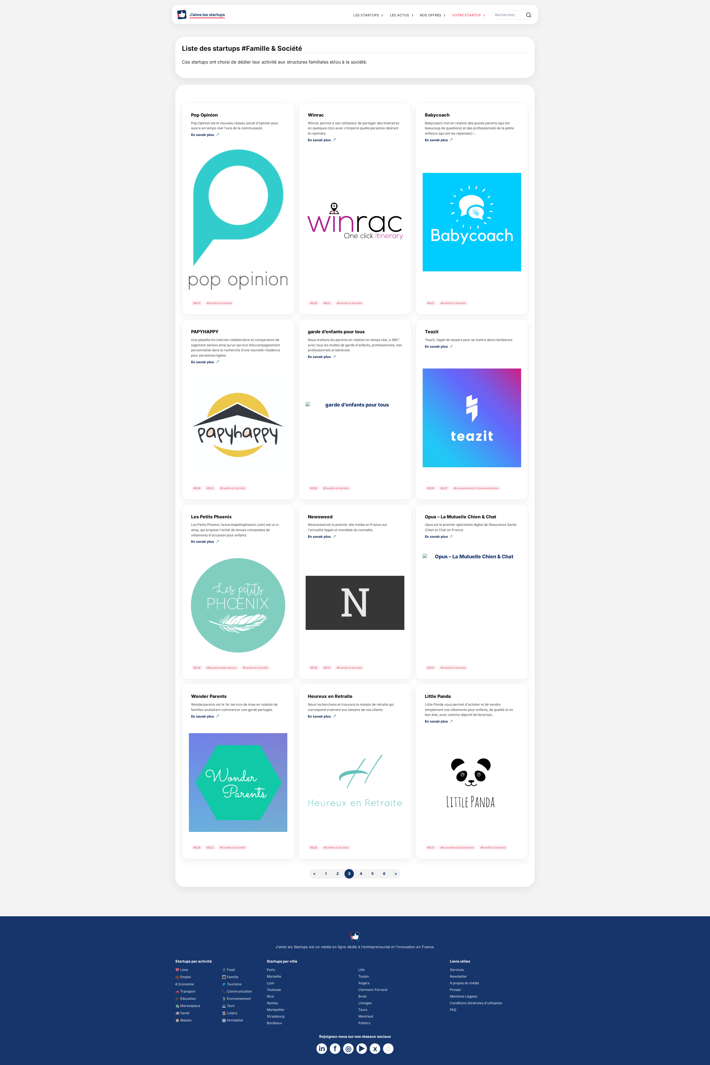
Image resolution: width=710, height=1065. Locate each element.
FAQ (453, 1010)
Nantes (272, 1003)
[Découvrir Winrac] (354, 222)
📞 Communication (237, 991)
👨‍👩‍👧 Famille (230, 977)
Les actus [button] (399, 15)
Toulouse (274, 990)
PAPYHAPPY (205, 331)
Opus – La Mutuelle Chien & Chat (460, 516)
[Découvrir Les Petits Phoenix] (238, 605)
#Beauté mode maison (222, 667)
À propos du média (464, 983)
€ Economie (184, 984)
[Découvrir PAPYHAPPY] (238, 425)
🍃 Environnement (236, 998)
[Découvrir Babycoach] (471, 222)
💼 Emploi (183, 977)
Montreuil (365, 1016)
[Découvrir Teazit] (471, 417)
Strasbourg (275, 1016)
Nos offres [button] (430, 15)
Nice (270, 996)
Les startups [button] (366, 15)
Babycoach (437, 115)
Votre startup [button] (466, 15)
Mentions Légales (463, 996)
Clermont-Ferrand (372, 990)
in (322, 1048)
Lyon (270, 983)
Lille (361, 970)
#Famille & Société (219, 303)
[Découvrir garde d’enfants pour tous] (354, 423)
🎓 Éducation (185, 998)
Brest (362, 996)
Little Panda (438, 696)
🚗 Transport (185, 991)
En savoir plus (202, 135)
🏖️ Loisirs (229, 1013)
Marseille (274, 976)
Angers (363, 983)
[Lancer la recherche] (528, 14)
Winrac (316, 115)
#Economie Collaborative (457, 847)
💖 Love (181, 970)
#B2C (197, 303)
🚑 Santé (182, 1013)
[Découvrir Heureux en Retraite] (354, 782)
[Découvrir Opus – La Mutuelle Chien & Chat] (471, 602)
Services (457, 970)
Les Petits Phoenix (211, 516)
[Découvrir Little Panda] (471, 785)
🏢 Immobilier (233, 1020)
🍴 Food (228, 970)
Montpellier (276, 1010)
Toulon (363, 976)
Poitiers (364, 1023)
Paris (271, 970)
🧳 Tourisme (232, 984)
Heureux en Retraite (330, 696)
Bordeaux (274, 1023)
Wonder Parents (209, 696)
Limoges (365, 1003)
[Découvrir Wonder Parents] (238, 782)
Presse (455, 990)
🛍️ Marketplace (187, 1006)
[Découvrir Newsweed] (354, 603)
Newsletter (458, 976)
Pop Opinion (204, 115)
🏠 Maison (183, 1020)
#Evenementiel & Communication (476, 488)
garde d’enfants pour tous (336, 331)
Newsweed (320, 516)
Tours (362, 1010)
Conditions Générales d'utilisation (476, 1003)
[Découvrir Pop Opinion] (238, 219)
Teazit (431, 331)
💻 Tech (228, 1006)
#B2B (313, 303)
